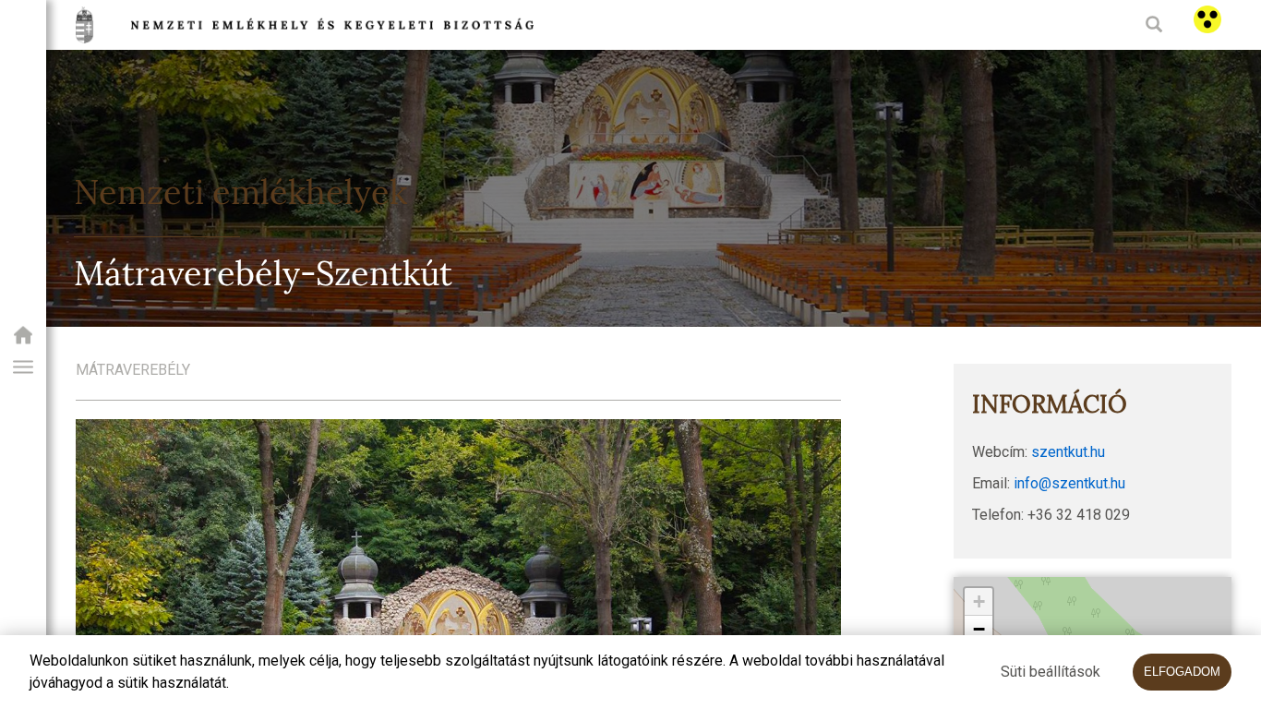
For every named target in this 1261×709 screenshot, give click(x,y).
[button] (23, 367)
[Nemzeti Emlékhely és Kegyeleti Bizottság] (23, 341)
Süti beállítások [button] (1050, 671)
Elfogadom (1182, 672)
